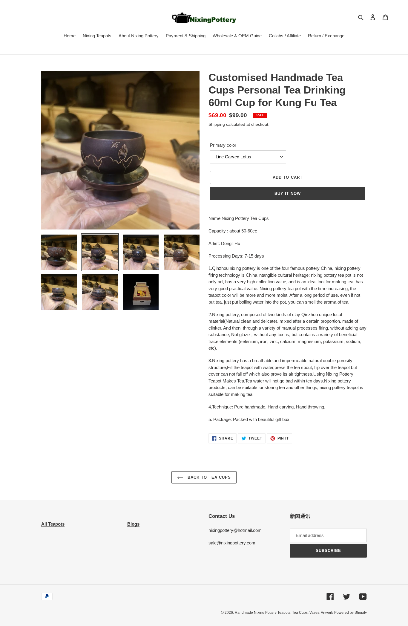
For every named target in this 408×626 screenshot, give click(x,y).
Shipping (216, 124)
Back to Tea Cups (208, 477)
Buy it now (287, 193)
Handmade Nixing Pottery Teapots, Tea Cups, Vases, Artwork (284, 612)
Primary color (223, 145)
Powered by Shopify (350, 612)
